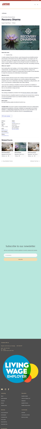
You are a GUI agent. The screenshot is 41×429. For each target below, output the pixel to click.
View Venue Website (15, 129)
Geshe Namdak (4, 398)
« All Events (4, 13)
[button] (20, 259)
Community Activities (5, 132)
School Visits (3, 419)
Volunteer (3, 400)
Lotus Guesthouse (4, 412)
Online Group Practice (6, 152)
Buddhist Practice (25, 403)
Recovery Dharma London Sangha (29, 92)
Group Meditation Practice (8, 161)
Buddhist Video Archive (26, 405)
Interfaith (23, 412)
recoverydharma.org (7, 98)
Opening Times (4, 405)
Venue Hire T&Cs (4, 424)
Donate (2, 403)
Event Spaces (3, 414)
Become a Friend (25, 417)
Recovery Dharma (5, 130)
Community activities (26, 414)
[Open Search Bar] (35, 4)
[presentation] (7, 146)
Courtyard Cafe (4, 417)
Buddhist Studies (25, 396)
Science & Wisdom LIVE (26, 398)
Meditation (24, 400)
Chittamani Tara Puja (34, 161)
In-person (13, 122)
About (2, 396)
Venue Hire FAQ (4, 421)
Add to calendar (7, 116)
